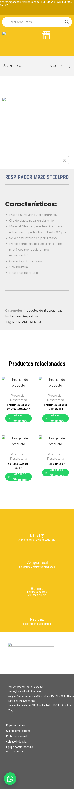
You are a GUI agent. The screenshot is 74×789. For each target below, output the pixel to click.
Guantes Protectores (18, 730)
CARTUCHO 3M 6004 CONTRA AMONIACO (18, 407)
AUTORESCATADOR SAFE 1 (18, 466)
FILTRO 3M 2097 (55, 463)
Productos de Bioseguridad (43, 310)
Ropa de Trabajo (15, 725)
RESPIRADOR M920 (27, 322)
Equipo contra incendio (19, 747)
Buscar (67, 22)
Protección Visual (16, 736)
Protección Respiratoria (22, 316)
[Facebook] (33, 10)
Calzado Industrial (16, 741)
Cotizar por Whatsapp (20, 418)
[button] (10, 778)
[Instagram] (41, 10)
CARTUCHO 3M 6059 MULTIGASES (55, 407)
